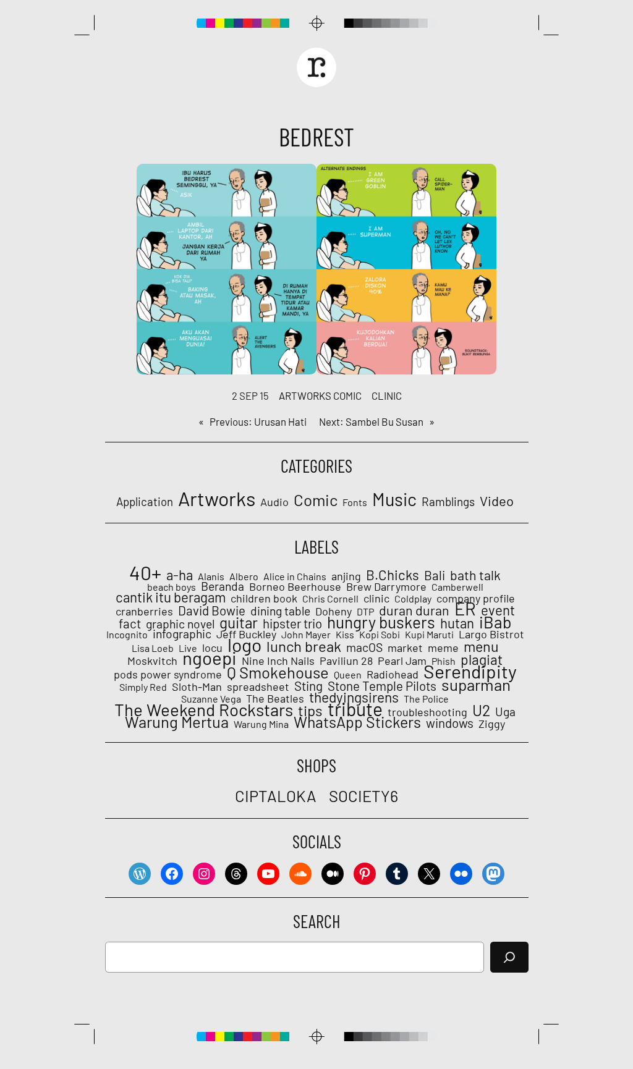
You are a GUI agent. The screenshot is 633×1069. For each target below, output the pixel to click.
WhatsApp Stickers (357, 722)
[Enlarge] (300, 180)
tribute (355, 709)
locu (212, 648)
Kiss (345, 635)
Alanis (211, 576)
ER (465, 609)
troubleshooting (427, 712)
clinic (387, 395)
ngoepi (209, 658)
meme (443, 648)
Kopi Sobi (379, 635)
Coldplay (412, 599)
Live (188, 648)
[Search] (509, 957)
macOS (364, 648)
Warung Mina (261, 724)
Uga (505, 712)
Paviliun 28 (346, 660)
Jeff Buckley (246, 634)
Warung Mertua (177, 722)
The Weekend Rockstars (203, 709)
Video (497, 500)
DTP (365, 612)
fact (130, 623)
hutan (457, 623)
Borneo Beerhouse (295, 586)
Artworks (305, 395)
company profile (475, 598)
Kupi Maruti (429, 635)
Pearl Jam (402, 660)
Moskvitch (152, 660)
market (405, 648)
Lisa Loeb (153, 648)
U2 (481, 710)
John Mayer (306, 635)
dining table (280, 611)
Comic (347, 395)
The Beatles (275, 698)
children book (264, 598)
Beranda (222, 586)
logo (244, 644)
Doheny (333, 611)
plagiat (482, 659)
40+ (145, 572)
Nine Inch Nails (278, 660)
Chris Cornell (330, 599)
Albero (243, 576)
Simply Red (143, 687)
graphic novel (180, 624)
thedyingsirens (354, 697)
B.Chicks (392, 575)
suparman (476, 685)
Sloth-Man (197, 686)
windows (450, 723)
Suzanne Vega (211, 699)
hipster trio (292, 623)
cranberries (144, 611)
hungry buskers (381, 622)
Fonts (354, 502)
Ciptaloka (275, 795)
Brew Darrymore (386, 586)
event (498, 610)
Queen (348, 675)
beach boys (171, 587)
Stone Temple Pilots (382, 686)
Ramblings (448, 502)
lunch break (303, 646)
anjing (346, 576)
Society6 (363, 795)
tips (310, 711)
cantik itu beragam (171, 597)
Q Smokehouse (278, 672)
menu (481, 646)
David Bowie (211, 610)
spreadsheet (258, 686)
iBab (495, 622)
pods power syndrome (168, 674)
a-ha (179, 575)
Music (394, 499)
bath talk (475, 575)
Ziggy (491, 724)
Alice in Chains (294, 576)
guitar (238, 623)
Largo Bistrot (491, 634)
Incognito (127, 635)
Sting (308, 686)
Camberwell (457, 587)
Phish (443, 661)
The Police (426, 699)
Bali (434, 575)
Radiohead (392, 674)
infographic (182, 634)
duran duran (414, 610)
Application (144, 502)
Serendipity (470, 671)
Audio (274, 502)
